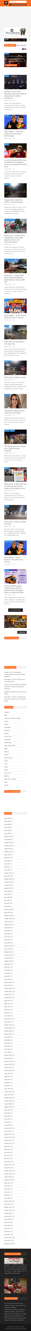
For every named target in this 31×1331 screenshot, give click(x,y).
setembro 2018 (7, 1107)
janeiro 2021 (7, 1022)
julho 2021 (7, 1003)
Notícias (7, 76)
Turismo (6, 785)
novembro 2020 (8, 1028)
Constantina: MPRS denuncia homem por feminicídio (14, 412)
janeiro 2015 (7, 1240)
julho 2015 (7, 1222)
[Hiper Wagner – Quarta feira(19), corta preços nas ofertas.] (15, 548)
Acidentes (7, 220)
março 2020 (7, 1052)
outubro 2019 (7, 1067)
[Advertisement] (15, 18)
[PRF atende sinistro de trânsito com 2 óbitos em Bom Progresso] (15, 437)
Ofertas (11, 299)
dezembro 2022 (8, 952)
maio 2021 (6, 1009)
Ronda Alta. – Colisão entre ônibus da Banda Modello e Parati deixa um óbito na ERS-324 (14, 278)
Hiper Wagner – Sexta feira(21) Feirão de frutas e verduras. (15, 316)
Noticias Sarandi (8, 757)
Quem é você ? (8, 773)
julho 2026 (7, 821)
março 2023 (7, 943)
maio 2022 (6, 973)
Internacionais (7, 742)
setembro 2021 (7, 997)
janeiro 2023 (7, 949)
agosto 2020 (7, 1037)
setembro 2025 (7, 851)
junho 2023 (7, 933)
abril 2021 (6, 1012)
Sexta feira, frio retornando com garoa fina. (14, 343)
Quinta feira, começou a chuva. (15, 377)
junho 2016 (7, 1189)
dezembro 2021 (8, 988)
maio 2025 (6, 864)
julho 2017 (7, 1149)
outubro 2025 (7, 848)
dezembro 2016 (8, 1170)
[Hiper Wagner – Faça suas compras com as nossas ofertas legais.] (15, 122)
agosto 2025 (7, 854)
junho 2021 (7, 1006)
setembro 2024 (7, 888)
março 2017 (7, 1161)
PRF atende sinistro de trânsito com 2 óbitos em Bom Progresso (15, 448)
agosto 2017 (7, 1146)
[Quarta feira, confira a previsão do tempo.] (15, 512)
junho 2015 (7, 1225)
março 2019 (7, 1088)
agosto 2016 (7, 1183)
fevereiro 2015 (7, 1237)
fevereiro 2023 (7, 946)
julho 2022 (7, 967)
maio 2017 (6, 1155)
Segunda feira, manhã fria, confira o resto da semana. (13, 201)
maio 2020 (6, 1046)
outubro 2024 (7, 885)
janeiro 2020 (7, 1058)
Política (6, 770)
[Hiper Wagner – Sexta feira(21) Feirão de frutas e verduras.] (15, 306)
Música (6, 748)
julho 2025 (7, 857)
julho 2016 (7, 1186)
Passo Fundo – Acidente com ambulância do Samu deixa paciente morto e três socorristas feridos (14, 238)
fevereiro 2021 (7, 1018)
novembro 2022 (8, 955)
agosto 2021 (7, 1000)
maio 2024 (6, 900)
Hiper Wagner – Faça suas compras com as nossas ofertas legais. (13, 133)
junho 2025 (7, 860)
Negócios (6, 751)
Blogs (5, 715)
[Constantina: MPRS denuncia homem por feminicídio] (15, 401)
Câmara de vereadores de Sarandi (12, 718)
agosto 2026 (7, 818)
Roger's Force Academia (10, 779)
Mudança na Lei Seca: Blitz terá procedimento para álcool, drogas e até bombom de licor (15, 486)
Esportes (6, 733)
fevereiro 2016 (7, 1201)
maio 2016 (6, 1192)
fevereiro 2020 (7, 1055)
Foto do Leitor (7, 736)
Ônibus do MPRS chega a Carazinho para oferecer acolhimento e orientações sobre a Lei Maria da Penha (14, 589)
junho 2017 (7, 1152)
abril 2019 (6, 1085)
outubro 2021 (7, 994)
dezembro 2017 (8, 1134)
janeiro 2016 (7, 1204)
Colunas (6, 724)
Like (15, 65)
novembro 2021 (8, 991)
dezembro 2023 (8, 915)
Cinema (6, 721)
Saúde (5, 782)
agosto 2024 (7, 891)
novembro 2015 (8, 1210)
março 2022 (7, 979)
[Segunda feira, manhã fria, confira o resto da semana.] (15, 190)
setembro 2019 (7, 1070)
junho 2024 (7, 897)
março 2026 (7, 833)
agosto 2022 (7, 964)
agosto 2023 (7, 927)
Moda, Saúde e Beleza (9, 745)
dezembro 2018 (8, 1098)
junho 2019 (7, 1079)
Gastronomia (7, 739)
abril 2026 (6, 830)
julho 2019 (7, 1076)
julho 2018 (7, 1113)
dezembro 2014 (8, 1243)
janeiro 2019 (7, 1094)
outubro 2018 (7, 1104)
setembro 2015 (7, 1216)
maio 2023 (6, 936)
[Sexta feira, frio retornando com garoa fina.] (15, 332)
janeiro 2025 (7, 876)
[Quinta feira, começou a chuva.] (15, 368)
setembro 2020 (7, 1034)
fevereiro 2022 (7, 982)
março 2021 (7, 1015)
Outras (5, 764)
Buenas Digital (22, 1328)
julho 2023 (7, 930)
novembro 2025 (8, 845)
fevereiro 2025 (7, 873)
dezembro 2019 (8, 1061)
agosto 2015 (7, 1219)
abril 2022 (6, 976)
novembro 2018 (8, 1101)
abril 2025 (6, 867)
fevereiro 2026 (7, 836)
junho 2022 (7, 970)
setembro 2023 (7, 924)
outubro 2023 (7, 921)
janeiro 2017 (7, 1167)
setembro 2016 (7, 1180)
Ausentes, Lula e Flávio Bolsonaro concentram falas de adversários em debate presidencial (15, 95)
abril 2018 (6, 1122)
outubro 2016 (7, 1177)
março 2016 (7, 1198)
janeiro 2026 (7, 839)
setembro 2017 (7, 1143)
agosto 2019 (7, 1073)
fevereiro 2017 (7, 1164)
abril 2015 (6, 1231)
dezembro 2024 (8, 879)
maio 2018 (6, 1119)
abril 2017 (6, 1158)
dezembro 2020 (8, 1025)
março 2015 (7, 1234)
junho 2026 (7, 824)
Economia (6, 730)
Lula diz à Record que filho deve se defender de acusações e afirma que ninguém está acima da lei (15, 58)
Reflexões (6, 776)
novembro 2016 (8, 1173)
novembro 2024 (8, 882)
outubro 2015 (7, 1213)
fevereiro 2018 (7, 1128)
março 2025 (7, 870)
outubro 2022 (7, 958)
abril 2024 (6, 903)
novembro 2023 (8, 918)
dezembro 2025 (8, 842)
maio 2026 (6, 827)
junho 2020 (7, 1043)
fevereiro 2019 (7, 1091)
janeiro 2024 (7, 912)
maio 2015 (6, 1228)
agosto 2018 (7, 1110)
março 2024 (7, 906)
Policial (6, 767)
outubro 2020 (7, 1031)
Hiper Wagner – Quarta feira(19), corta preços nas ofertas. (13, 559)
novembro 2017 (8, 1137)
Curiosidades (7, 727)
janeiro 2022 (7, 985)
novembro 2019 (8, 1064)
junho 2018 (7, 1116)
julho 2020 (7, 1040)
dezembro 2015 (8, 1207)
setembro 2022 (7, 961)
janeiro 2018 (7, 1131)
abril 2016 (6, 1195)
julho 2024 (7, 894)
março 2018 (7, 1125)
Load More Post (15, 610)
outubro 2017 (7, 1140)
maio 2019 (6, 1082)
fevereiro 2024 (7, 909)
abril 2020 (6, 1049)
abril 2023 (6, 939)
